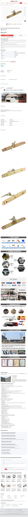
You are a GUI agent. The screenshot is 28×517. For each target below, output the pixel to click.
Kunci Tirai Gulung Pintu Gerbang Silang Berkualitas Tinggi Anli (14, 489)
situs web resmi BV (15, 373)
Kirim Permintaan (7, 35)
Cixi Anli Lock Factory (4, 29)
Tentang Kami (2, 509)
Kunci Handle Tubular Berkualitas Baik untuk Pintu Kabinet (3, 489)
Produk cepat (25, 509)
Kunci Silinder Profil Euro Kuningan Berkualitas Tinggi (19, 480)
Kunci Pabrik (2, 504)
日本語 (10, 511)
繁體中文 (8, 511)
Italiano (23, 511)
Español (15, 511)
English (3, 511)
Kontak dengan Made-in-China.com (19, 509)
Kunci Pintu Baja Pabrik (14, 504)
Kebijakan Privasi (14, 509)
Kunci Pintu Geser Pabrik (8, 504)
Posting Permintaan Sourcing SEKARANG (19, 469)
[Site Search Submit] (21, 3)
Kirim (6, 469)
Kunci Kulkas (15, 496)
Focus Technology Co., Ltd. (12, 513)
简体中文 (5, 511)
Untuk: (3, 461)
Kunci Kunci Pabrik (20, 504)
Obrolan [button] (21, 35)
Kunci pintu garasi (22, 495)
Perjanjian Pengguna (9, 509)
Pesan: (3, 463)
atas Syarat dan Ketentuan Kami (24, 514)
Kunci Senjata (8, 496)
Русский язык (26, 511)
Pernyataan (5, 509)
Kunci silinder (15, 495)
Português (20, 511)
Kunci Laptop (2, 495)
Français (13, 511)
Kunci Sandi (8, 495)
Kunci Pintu (22, 496)
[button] (2, 3)
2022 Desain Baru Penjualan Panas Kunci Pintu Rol (2, 480)
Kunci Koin (2, 496)
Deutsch (18, 511)
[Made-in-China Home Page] (14, 1)
